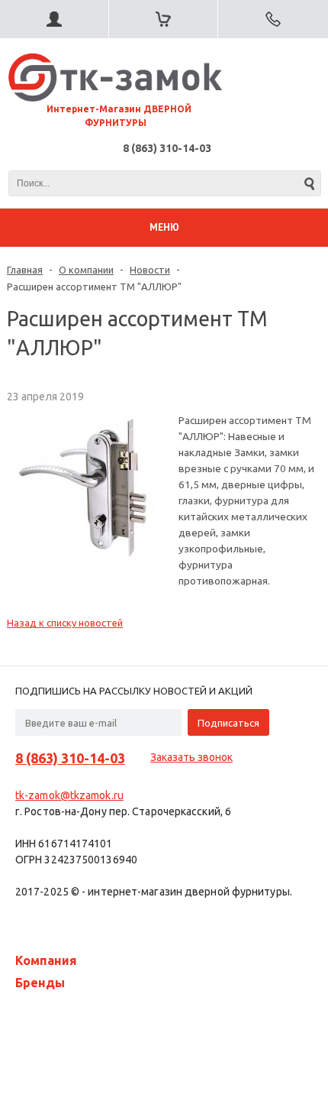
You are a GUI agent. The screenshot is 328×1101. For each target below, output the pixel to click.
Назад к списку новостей (65, 622)
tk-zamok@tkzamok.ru (69, 795)
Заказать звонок (191, 757)
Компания (46, 960)
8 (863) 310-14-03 (167, 148)
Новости (150, 269)
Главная (25, 269)
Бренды (40, 982)
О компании (86, 269)
